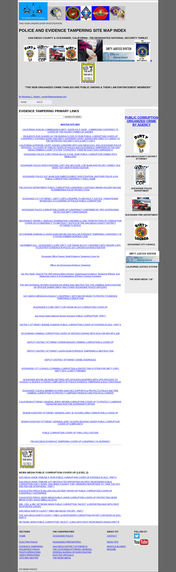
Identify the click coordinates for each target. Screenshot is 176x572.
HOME (23, 102)
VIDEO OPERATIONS (29, 555)
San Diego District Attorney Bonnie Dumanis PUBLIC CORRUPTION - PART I (70, 316)
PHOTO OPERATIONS (30, 552)
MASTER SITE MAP (70, 124)
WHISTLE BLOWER (116, 546)
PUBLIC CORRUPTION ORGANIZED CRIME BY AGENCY (141, 121)
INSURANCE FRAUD (29, 549)
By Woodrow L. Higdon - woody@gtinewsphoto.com (42, 97)
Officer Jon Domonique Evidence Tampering (70, 265)
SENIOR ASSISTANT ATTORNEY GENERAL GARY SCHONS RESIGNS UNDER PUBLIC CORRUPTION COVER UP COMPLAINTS (70, 423)
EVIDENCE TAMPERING (31, 546)
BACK (40, 102)
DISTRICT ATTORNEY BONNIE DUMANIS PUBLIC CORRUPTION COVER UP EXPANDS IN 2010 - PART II (70, 325)
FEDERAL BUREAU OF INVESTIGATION (72, 552)
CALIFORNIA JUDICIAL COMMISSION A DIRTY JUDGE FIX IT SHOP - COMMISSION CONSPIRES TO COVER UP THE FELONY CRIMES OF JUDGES (70, 131)
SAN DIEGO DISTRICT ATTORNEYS (70, 546)
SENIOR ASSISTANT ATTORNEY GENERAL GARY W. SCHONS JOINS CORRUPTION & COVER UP (70, 413)
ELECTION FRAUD (28, 542)
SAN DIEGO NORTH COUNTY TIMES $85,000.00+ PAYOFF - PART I (51, 511)
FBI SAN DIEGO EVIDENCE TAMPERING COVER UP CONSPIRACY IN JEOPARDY (70, 441)
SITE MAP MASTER (28, 558)
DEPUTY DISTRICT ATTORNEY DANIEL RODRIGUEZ (70, 360)
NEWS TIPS (112, 542)
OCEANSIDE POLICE (63, 536)
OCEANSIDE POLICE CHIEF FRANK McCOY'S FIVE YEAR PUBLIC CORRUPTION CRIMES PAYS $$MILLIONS (70, 155)
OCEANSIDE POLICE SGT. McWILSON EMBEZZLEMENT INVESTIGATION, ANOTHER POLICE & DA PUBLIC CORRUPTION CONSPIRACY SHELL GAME (70, 177)
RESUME (111, 549)
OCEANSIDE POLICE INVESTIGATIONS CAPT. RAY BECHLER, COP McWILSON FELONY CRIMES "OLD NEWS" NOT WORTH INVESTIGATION (70, 166)
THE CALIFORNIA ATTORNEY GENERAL (72, 549)
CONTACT (112, 536)
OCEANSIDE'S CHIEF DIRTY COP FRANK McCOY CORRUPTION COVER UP (70, 307)
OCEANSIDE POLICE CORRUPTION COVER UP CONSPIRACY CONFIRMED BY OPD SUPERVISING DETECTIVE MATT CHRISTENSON (70, 211)
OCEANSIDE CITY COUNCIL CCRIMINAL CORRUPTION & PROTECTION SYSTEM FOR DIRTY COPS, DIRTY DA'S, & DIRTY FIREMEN (70, 369)
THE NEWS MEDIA (62, 558)
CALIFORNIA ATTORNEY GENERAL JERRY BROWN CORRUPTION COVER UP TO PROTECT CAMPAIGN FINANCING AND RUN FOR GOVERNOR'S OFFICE (70, 403)
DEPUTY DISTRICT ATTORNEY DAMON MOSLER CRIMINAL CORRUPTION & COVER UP (70, 342)
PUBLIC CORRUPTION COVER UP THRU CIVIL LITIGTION (70, 433)
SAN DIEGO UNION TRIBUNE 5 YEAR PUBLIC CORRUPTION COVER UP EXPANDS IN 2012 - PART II (68, 477)
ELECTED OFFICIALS (63, 555)
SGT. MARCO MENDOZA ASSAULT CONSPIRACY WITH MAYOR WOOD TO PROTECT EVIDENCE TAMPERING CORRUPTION (70, 297)
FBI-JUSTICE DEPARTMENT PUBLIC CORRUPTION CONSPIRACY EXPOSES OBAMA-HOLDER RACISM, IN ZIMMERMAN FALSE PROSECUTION (70, 188)
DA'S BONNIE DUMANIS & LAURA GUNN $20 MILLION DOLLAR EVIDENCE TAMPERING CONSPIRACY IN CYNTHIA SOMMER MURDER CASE (70, 235)
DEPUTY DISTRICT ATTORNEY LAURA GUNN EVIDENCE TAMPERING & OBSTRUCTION (70, 351)
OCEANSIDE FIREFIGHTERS (67, 542)
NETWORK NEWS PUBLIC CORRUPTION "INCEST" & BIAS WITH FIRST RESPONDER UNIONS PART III (69, 522)
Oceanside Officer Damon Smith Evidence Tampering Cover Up (70, 256)
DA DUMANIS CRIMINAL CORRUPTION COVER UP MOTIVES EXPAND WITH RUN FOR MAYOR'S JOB (70, 333)
